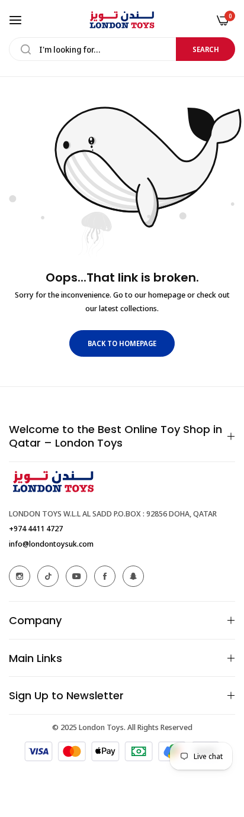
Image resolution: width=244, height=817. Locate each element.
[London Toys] (122, 20)
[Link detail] (19, 576)
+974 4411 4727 (36, 528)
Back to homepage (122, 343)
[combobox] (122, 49)
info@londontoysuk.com (51, 543)
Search (205, 49)
